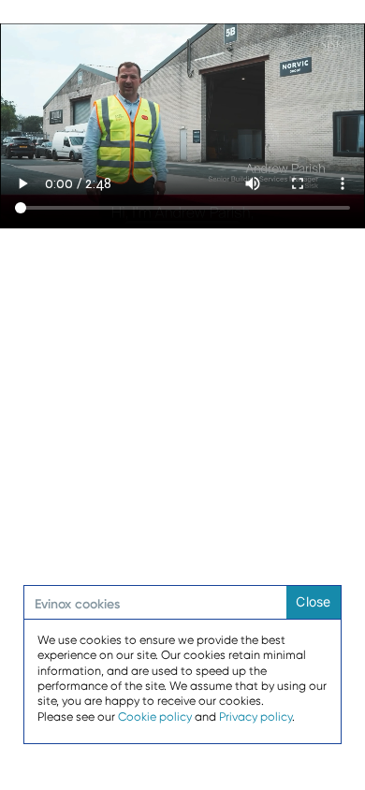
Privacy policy (255, 717)
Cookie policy (155, 717)
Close (313, 601)
